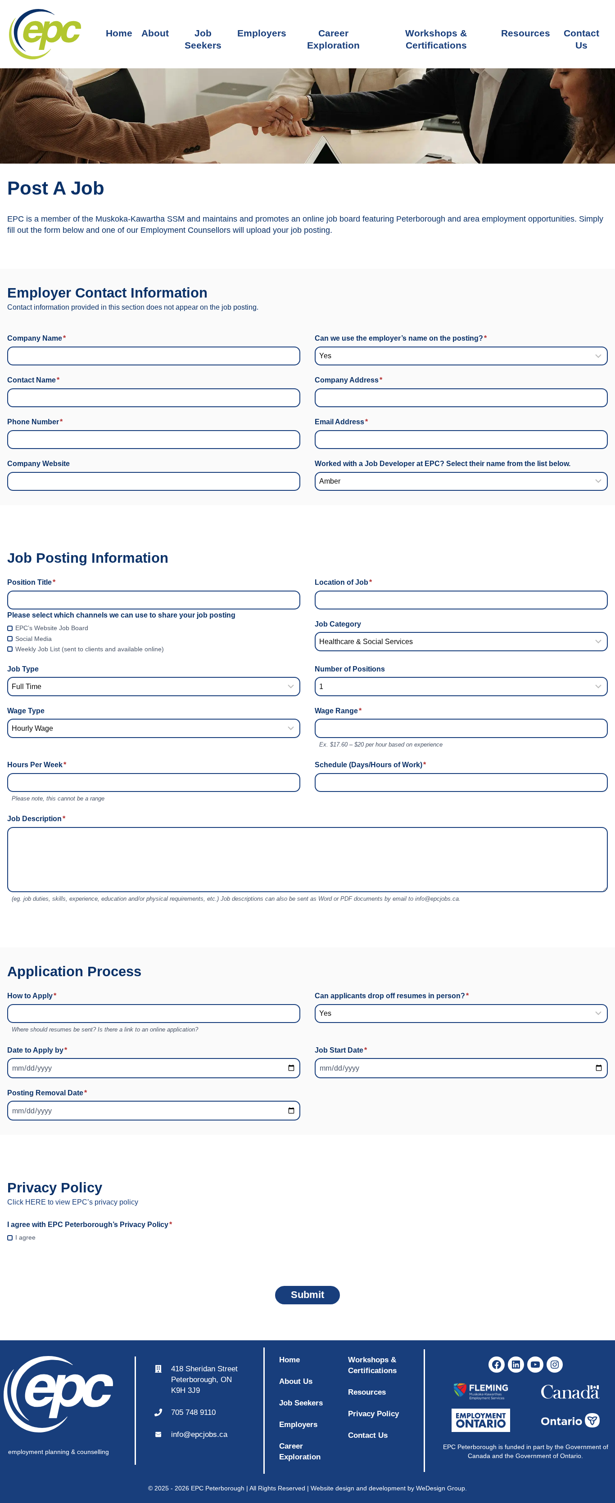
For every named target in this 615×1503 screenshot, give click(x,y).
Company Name (36, 338)
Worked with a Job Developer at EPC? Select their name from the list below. (443, 463)
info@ (181, 1434)
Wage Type (26, 711)
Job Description (36, 819)
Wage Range (338, 711)
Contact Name (33, 380)
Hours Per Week (36, 765)
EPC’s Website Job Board (51, 627)
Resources (525, 33)
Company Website (38, 463)
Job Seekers (203, 34)
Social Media (33, 638)
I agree (25, 1237)
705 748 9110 (193, 1412)
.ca (222, 1434)
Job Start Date (341, 1050)
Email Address (341, 422)
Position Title (31, 582)
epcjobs (204, 1434)
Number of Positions (350, 669)
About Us (295, 1381)
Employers (261, 33)
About (155, 33)
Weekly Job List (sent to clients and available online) (89, 649)
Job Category (338, 624)
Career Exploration (333, 34)
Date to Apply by (37, 1050)
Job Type (23, 669)
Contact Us (581, 34)
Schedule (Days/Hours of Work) (370, 765)
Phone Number (35, 422)
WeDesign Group (440, 1488)
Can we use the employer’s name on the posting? (401, 338)
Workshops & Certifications (436, 34)
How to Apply (31, 996)
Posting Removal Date (47, 1093)
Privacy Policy (373, 1413)
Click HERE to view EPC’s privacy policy (72, 1202)
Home (119, 33)
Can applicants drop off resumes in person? (392, 996)
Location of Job (343, 582)
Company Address (348, 380)
